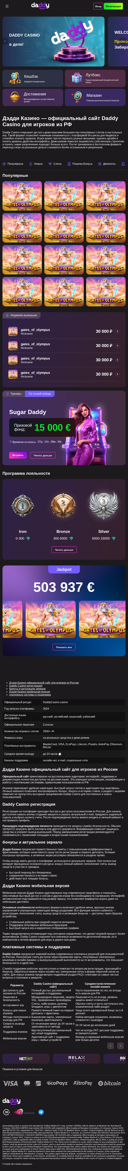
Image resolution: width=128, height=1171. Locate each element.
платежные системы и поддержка (30, 694)
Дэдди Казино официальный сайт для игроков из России (44, 682)
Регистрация (113, 6)
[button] (5, 41)
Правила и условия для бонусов (22, 1069)
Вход (98, 6)
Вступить (18, 455)
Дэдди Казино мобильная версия (29, 691)
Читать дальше (43, 455)
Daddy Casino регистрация (25, 685)
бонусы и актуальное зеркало (27, 688)
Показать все (64, 647)
